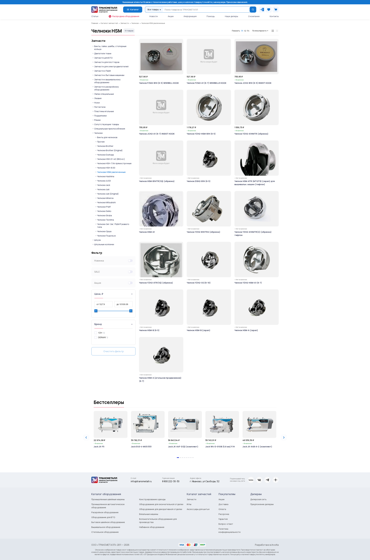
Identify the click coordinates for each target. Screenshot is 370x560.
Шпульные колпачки (104, 244)
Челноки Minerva (105, 198)
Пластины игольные (104, 111)
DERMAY (102, 337)
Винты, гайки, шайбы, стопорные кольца (110, 47)
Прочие (101, 141)
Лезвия (97, 98)
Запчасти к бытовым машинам (109, 75)
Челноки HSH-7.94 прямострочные (114, 163)
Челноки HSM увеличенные (111, 172)
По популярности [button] (259, 31)
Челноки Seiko (104, 211)
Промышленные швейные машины (108, 499)
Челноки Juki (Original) (108, 193)
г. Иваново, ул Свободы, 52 (204, 481)
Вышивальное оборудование (105, 527)
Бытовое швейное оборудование (108, 522)
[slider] (95, 310)
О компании (254, 16)
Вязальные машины (148, 514)
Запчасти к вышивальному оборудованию (107, 81)
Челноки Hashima (105, 176)
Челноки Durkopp (105, 154)
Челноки (98, 133)
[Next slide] (284, 437)
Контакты (274, 16)
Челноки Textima (105, 219)
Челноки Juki (103, 189)
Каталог (134, 9)
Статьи (94, 16)
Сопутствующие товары (106, 124)
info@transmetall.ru (141, 481)
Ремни (97, 120)
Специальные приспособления (109, 128)
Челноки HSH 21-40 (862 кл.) (111, 159)
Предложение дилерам (262, 504)
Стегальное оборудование (105, 532)
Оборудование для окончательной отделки (161, 504)
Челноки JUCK (104, 180)
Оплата (222, 509)
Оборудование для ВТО (103, 517)
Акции (171, 16)
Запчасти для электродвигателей (111, 66)
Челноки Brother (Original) (110, 150)
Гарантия (223, 519)
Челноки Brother (105, 146)
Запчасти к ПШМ (102, 70)
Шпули (97, 240)
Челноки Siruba (104, 215)
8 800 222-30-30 (170, 481)
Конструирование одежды (152, 499)
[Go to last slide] (86, 437)
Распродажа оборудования (125, 16)
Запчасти (98, 41)
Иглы (189, 504)
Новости (153, 16)
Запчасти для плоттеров (106, 62)
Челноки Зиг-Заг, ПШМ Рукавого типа (113, 225)
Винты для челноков (107, 137)
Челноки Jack (103, 185)
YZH (100, 332)
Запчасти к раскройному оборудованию (106, 88)
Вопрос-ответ (226, 524)
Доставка (223, 504)
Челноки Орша (104, 231)
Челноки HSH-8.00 (106, 167)
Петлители (100, 107)
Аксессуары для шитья (198, 509)
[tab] (178, 457)
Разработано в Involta (267, 544)
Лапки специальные (104, 94)
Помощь (211, 16)
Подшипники (100, 115)
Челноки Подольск (106, 235)
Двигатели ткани (102, 53)
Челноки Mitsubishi (106, 202)
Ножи (97, 102)
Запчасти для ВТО (103, 57)
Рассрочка (224, 514)
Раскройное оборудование (105, 512)
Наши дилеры (231, 16)
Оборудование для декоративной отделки (160, 509)
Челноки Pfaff (104, 206)
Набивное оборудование (151, 527)
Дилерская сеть (258, 499)
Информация (190, 16)
